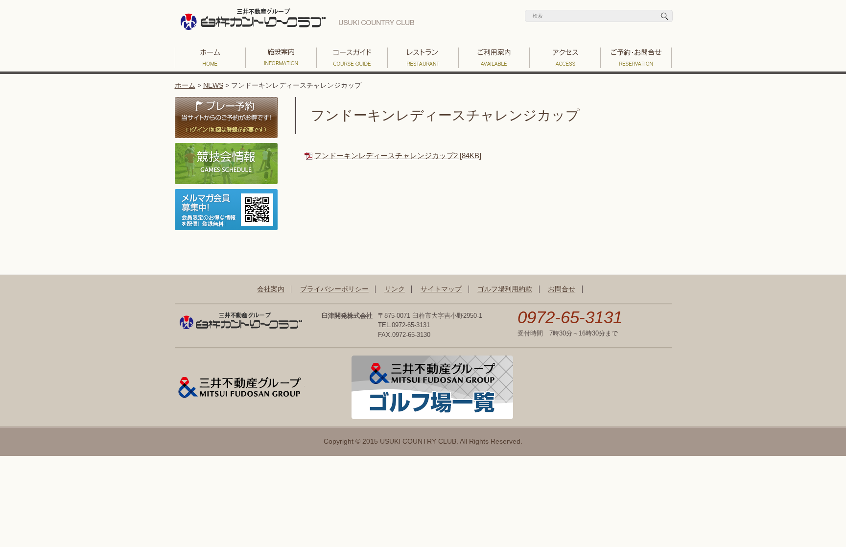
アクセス (565, 57)
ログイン (226, 117)
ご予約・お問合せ (636, 57)
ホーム (185, 85)
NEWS (213, 85)
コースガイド (352, 57)
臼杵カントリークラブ (297, 22)
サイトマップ (441, 289)
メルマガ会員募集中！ (226, 209)
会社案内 (270, 289)
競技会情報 (226, 163)
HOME (210, 57)
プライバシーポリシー (334, 289)
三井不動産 (240, 387)
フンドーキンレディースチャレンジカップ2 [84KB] (397, 155)
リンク (394, 289)
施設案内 (281, 57)
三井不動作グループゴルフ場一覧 (432, 387)
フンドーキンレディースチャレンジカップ (445, 115)
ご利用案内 (494, 57)
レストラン (423, 57)
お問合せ (561, 289)
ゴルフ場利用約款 (504, 289)
